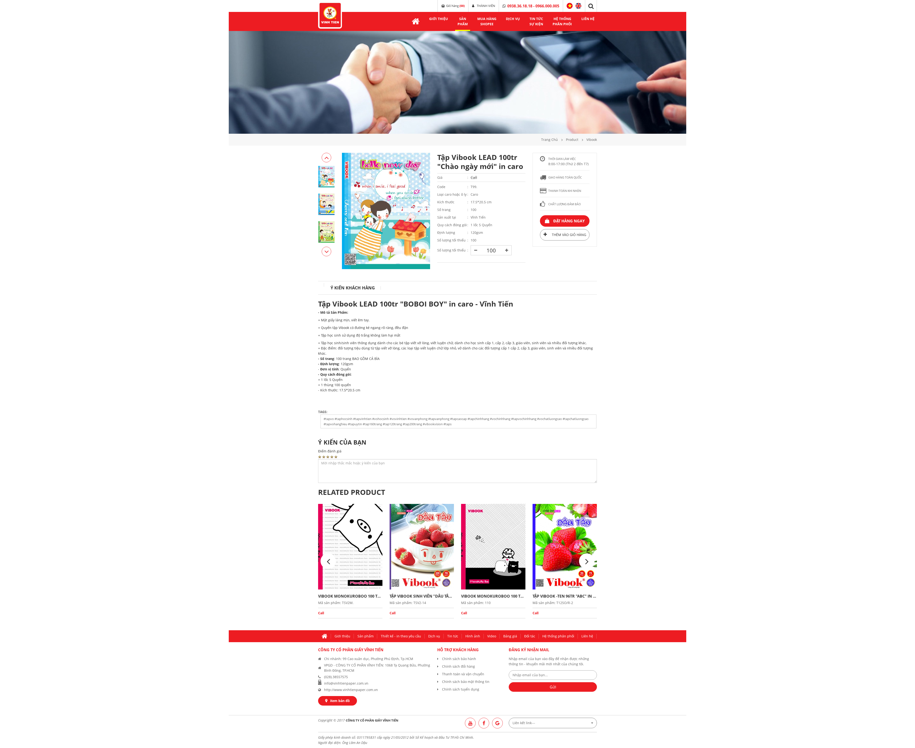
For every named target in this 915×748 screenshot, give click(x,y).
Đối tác (529, 636)
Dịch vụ (434, 636)
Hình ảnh (472, 636)
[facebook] (483, 723)
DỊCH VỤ (513, 18)
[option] (457, 82)
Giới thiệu (438, 18)
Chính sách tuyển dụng (460, 689)
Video (491, 636)
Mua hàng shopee (486, 21)
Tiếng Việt (570, 6)
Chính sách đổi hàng (458, 666)
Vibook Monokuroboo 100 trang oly (350, 596)
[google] (497, 723)
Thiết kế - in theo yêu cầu (401, 636)
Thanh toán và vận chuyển (463, 674)
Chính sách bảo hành (459, 658)
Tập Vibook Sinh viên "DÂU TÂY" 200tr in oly (422, 596)
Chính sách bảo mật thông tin (465, 681)
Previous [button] (326, 251)
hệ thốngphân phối (562, 21)
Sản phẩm (365, 636)
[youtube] (470, 723)
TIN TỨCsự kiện (536, 21)
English (578, 5)
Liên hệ (588, 18)
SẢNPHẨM (463, 21)
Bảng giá (510, 636)
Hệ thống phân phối (558, 636)
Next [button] (326, 157)
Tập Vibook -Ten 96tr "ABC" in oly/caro (565, 596)
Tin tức (452, 636)
